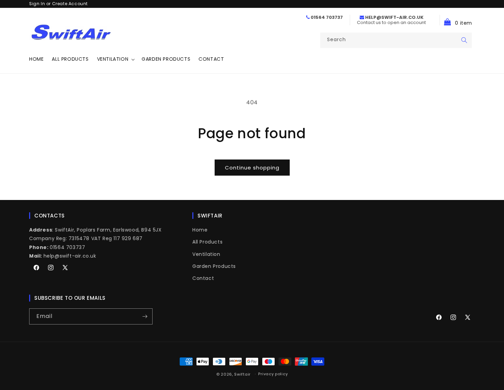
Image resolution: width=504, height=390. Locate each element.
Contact (203, 278)
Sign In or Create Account (58, 4)
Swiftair (242, 374)
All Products (207, 241)
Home (199, 229)
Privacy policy (273, 374)
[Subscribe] (144, 316)
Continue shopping (252, 167)
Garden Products (214, 266)
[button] (115, 59)
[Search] (464, 40)
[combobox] (396, 40)
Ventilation (206, 254)
